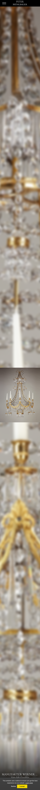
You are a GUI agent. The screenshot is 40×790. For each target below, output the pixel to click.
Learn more (29, 783)
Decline (13, 786)
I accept (22, 786)
